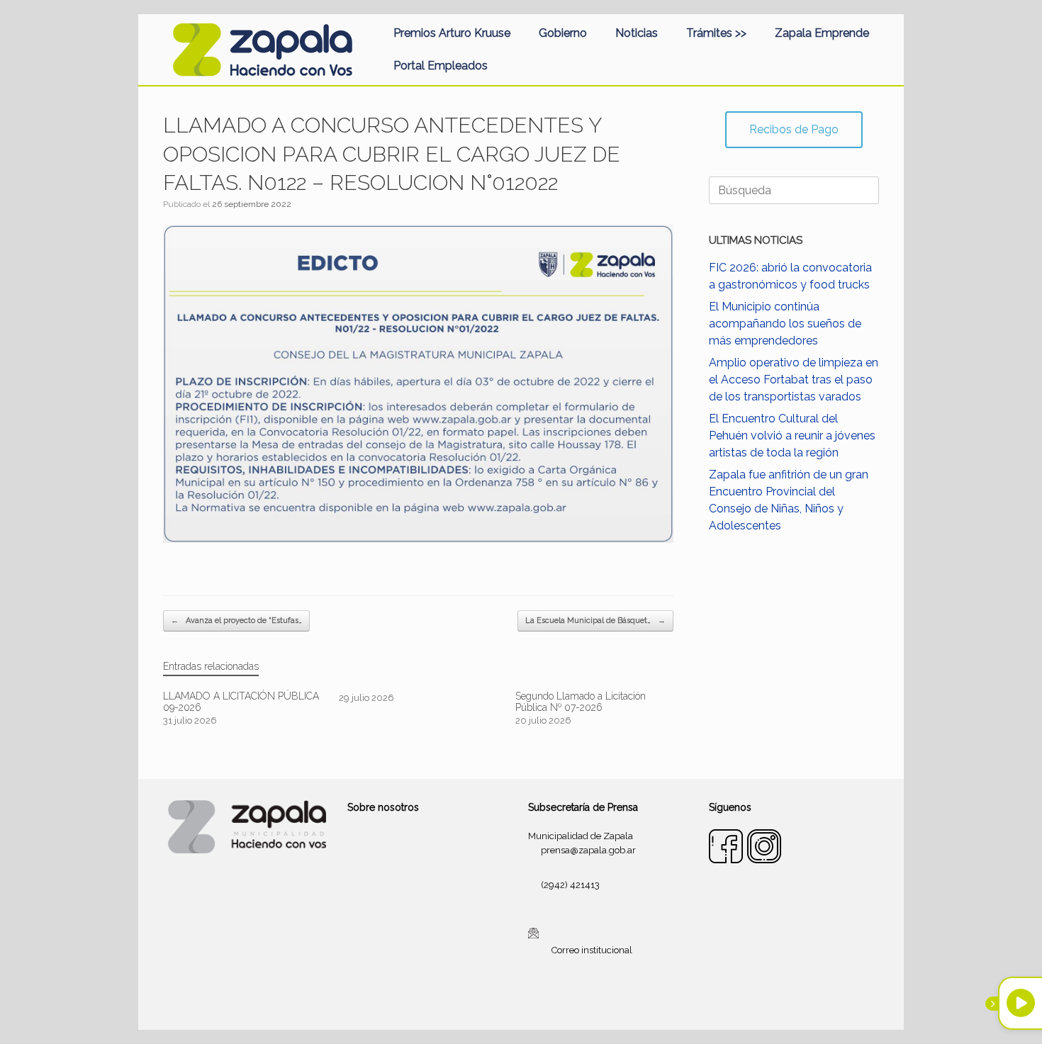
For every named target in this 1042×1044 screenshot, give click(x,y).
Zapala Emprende (822, 33)
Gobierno (563, 33)
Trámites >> (716, 33)
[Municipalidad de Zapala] (262, 49)
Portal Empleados (440, 65)
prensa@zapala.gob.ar (588, 850)
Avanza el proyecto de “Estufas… (236, 620)
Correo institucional (591, 950)
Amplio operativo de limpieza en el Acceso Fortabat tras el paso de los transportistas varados (793, 379)
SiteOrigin (538, 1001)
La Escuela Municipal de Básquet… (595, 620)
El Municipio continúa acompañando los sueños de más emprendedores (785, 323)
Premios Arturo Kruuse (451, 33)
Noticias (636, 33)
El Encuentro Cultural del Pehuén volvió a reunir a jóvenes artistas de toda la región (792, 435)
